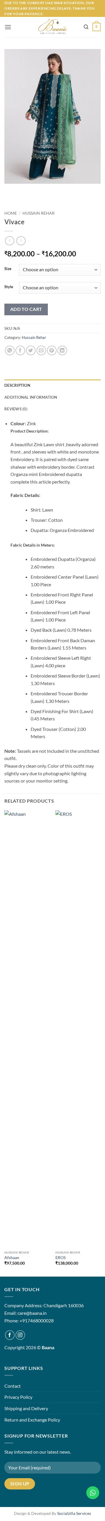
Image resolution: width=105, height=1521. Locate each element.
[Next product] (9, 240)
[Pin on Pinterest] (52, 350)
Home (10, 213)
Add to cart (26, 309)
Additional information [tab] (30, 397)
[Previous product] (20, 240)
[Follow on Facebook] (10, 1335)
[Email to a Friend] (41, 350)
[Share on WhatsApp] (10, 350)
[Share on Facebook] (20, 350)
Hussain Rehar (38, 213)
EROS (60, 1257)
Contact (12, 1386)
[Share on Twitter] (31, 350)
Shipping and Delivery (26, 1408)
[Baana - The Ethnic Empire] (52, 27)
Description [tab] (17, 385)
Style (8, 287)
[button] (7, 27)
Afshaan (11, 1257)
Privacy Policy (18, 1397)
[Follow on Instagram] (20, 1335)
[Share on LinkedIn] (62, 350)
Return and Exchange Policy (32, 1419)
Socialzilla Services (74, 1513)
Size (7, 269)
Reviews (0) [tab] (15, 409)
